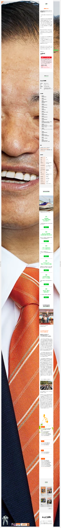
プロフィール (55, 48)
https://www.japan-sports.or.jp (44, 148)
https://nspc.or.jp (42, 150)
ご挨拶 (54, 47)
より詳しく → (46, 227)
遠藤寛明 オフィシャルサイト (44, 66)
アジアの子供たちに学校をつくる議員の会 (56, 52)
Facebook (47, 67)
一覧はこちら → (50, 508)
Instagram (44, 67)
